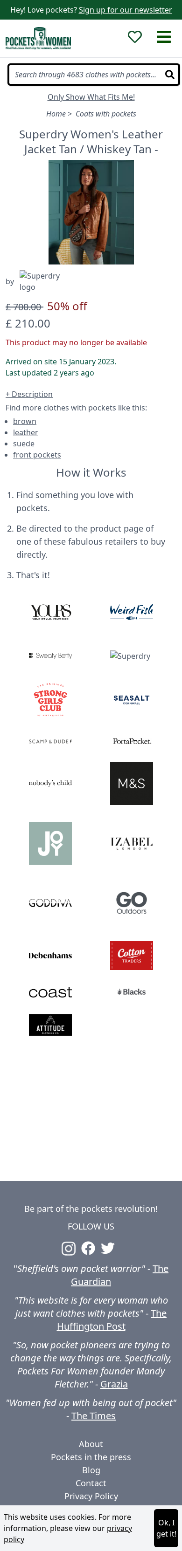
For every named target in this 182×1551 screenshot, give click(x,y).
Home (56, 114)
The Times (93, 1415)
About (91, 1443)
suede (24, 443)
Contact (91, 1483)
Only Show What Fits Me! (91, 97)
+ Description (29, 394)
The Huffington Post (112, 1319)
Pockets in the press (91, 1456)
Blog (91, 1470)
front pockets (37, 455)
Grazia (114, 1384)
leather (25, 432)
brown (24, 421)
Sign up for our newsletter (125, 10)
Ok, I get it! (166, 1528)
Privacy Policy (91, 1496)
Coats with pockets (106, 114)
